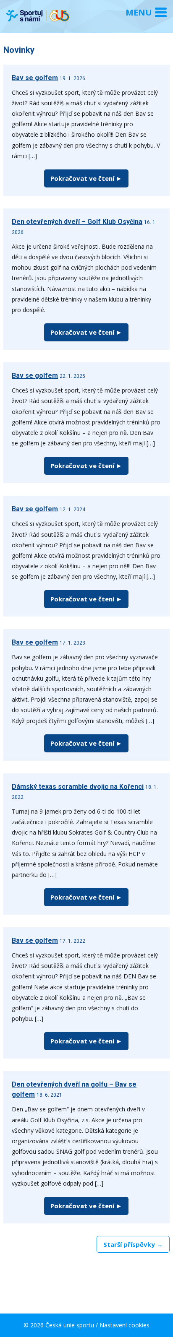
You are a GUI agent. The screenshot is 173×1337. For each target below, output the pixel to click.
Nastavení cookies (124, 1325)
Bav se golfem (35, 78)
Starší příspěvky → (133, 1244)
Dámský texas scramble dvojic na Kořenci (78, 787)
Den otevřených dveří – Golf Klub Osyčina (77, 222)
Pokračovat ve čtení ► (86, 178)
